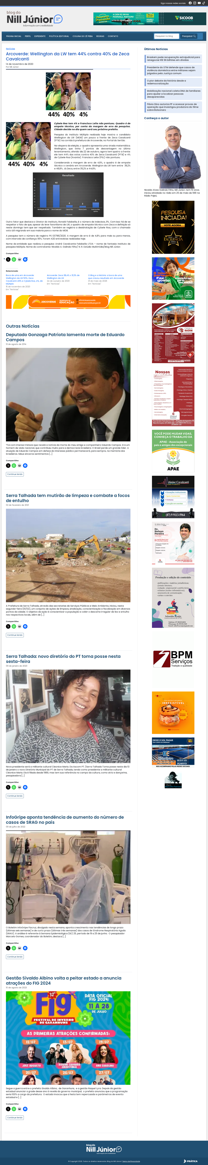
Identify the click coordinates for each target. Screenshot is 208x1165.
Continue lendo (14, 474)
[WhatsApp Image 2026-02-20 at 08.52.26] (173, 227)
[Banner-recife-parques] (173, 278)
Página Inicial (13, 36)
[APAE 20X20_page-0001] (173, 451)
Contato (113, 36)
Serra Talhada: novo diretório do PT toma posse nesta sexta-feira (63, 658)
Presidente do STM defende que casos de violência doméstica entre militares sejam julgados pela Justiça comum (171, 70)
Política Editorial (59, 36)
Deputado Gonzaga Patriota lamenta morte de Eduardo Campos (65, 337)
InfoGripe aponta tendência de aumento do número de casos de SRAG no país (65, 819)
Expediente (39, 36)
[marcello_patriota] (173, 779)
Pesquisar (187, 36)
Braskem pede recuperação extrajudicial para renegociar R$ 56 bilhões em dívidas (173, 59)
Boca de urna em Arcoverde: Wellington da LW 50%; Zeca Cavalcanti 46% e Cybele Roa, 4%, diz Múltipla (24, 279)
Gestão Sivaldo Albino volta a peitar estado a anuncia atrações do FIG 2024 (63, 980)
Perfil (28, 36)
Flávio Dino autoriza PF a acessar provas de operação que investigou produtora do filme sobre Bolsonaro (172, 107)
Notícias (10, 48)
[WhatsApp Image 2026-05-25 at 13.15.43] (173, 333)
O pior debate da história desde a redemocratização (166, 82)
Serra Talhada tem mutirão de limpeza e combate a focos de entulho (68, 498)
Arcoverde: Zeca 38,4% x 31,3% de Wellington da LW (63, 277)
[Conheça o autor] (173, 155)
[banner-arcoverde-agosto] (68, 301)
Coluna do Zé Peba (83, 36)
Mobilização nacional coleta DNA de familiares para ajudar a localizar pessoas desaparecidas (174, 94)
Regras (100, 36)
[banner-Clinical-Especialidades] (173, 396)
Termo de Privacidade (131, 1161)
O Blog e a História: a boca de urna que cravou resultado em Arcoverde (106, 277)
